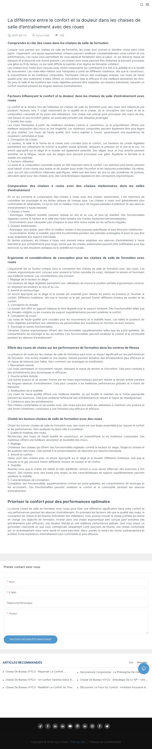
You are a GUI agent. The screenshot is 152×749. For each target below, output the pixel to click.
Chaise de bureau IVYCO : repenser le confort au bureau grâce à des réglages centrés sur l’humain (36, 671)
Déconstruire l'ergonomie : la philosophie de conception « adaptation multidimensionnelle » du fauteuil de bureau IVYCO (114, 672)
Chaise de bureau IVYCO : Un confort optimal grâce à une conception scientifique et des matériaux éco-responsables (40, 679)
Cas (131, 662)
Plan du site (78, 741)
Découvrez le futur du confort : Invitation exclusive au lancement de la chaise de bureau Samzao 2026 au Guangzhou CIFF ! (114, 687)
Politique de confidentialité (104, 741)
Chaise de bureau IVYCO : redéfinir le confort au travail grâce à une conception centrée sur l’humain (40, 687)
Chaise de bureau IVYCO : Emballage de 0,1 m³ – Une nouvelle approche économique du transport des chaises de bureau (114, 679)
